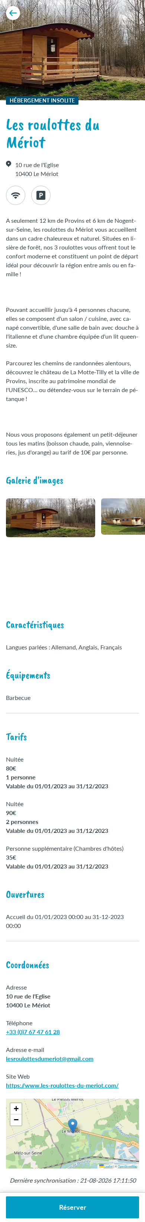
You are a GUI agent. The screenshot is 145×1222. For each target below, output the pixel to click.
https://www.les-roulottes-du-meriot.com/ (62, 1085)
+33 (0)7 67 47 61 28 (33, 1031)
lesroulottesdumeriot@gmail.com (49, 1058)
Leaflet (108, 1166)
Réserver (72, 1207)
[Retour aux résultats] (13, 13)
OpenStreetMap (127, 1166)
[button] (72, 1126)
